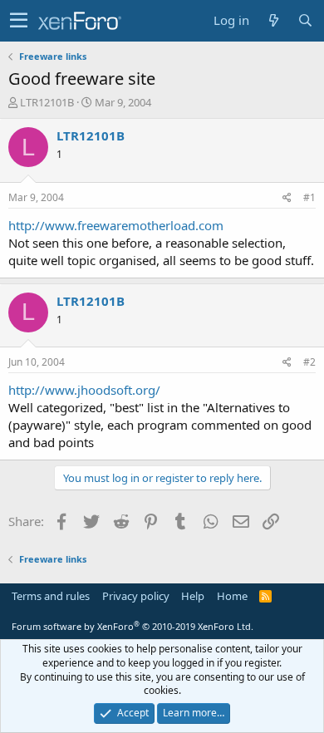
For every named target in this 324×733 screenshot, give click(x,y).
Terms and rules (51, 595)
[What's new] (273, 20)
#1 (309, 197)
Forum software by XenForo (132, 626)
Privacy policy (135, 595)
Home (232, 595)
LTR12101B (47, 102)
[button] (18, 21)
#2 (309, 362)
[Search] (305, 20)
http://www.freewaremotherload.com (115, 225)
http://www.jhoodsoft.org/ (84, 389)
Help (192, 595)
